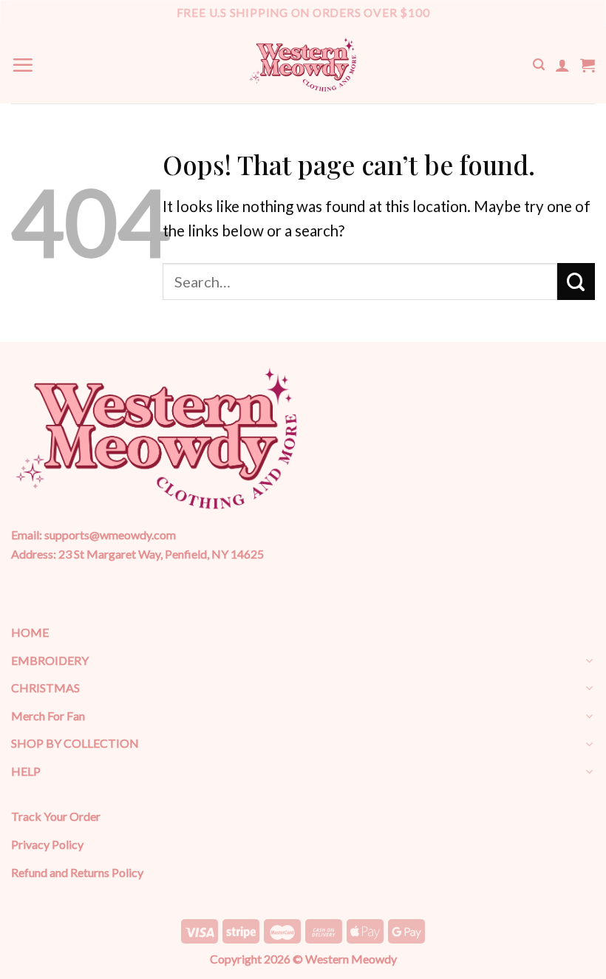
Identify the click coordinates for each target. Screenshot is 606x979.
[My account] (562, 65)
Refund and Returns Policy (77, 872)
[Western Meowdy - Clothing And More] (303, 64)
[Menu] (22, 65)
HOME (30, 632)
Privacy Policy (47, 844)
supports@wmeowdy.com (110, 535)
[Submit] (576, 281)
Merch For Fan (48, 716)
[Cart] (587, 65)
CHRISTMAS (45, 687)
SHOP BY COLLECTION (75, 743)
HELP (26, 771)
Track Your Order (56, 816)
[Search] (539, 64)
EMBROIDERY (50, 660)
